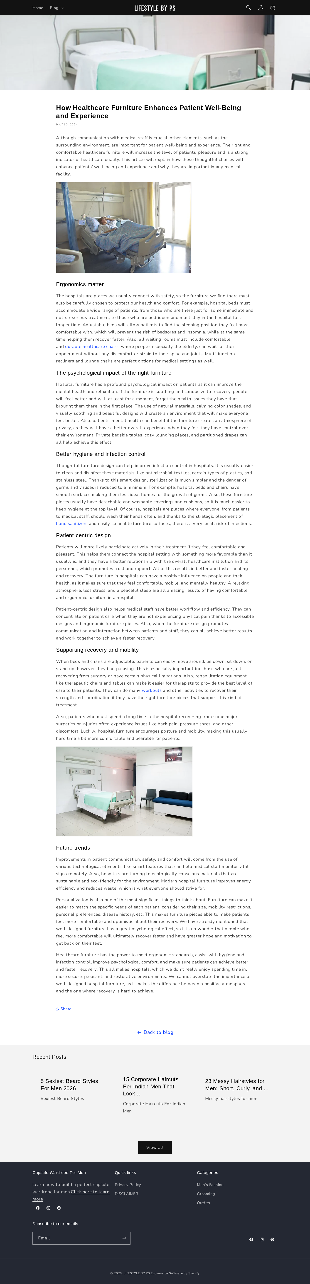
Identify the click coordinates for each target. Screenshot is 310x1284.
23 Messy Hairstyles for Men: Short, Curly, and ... (237, 1084)
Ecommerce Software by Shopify (175, 1273)
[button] (56, 7)
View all (155, 1147)
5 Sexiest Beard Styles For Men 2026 (69, 1084)
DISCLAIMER (126, 1193)
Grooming (206, 1193)
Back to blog (159, 1032)
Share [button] (66, 1008)
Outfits (203, 1202)
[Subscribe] (124, 1238)
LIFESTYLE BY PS (137, 1273)
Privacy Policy (128, 1184)
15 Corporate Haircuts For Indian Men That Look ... (151, 1086)
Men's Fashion (210, 1184)
